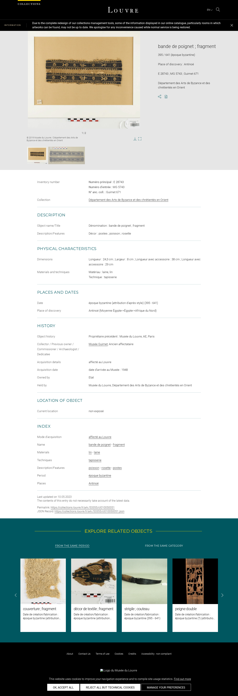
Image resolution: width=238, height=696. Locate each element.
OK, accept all (63, 687)
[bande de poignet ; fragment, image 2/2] (66, 155)
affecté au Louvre (100, 437)
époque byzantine (100, 475)
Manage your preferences (166, 687)
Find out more (182, 679)
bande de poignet (100, 444)
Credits (132, 653)
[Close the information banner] (232, 25)
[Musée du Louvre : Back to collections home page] (123, 9)
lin (90, 452)
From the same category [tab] (164, 545)
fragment (119, 444)
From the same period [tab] (72, 545)
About (70, 653)
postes (117, 468)
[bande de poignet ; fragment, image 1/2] (37, 155)
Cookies (119, 653)
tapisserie (95, 460)
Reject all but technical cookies (110, 687)
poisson (94, 468)
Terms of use (102, 653)
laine (97, 452)
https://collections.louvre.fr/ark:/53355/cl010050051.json (89, 511)
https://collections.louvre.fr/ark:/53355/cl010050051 (83, 507)
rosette (106, 468)
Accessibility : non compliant (156, 653)
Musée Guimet (98, 344)
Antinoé (94, 483)
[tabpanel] (119, 595)
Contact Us (84, 653)
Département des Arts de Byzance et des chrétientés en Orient (128, 200)
